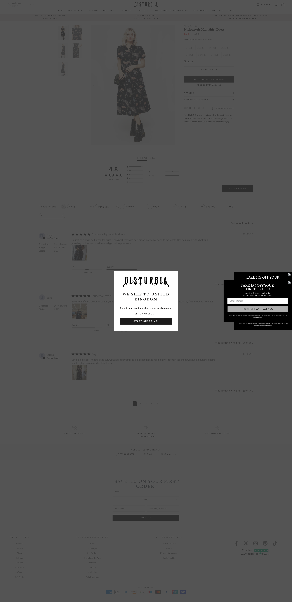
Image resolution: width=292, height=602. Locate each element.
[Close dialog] (289, 274)
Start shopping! (146, 321)
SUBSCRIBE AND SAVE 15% (258, 309)
